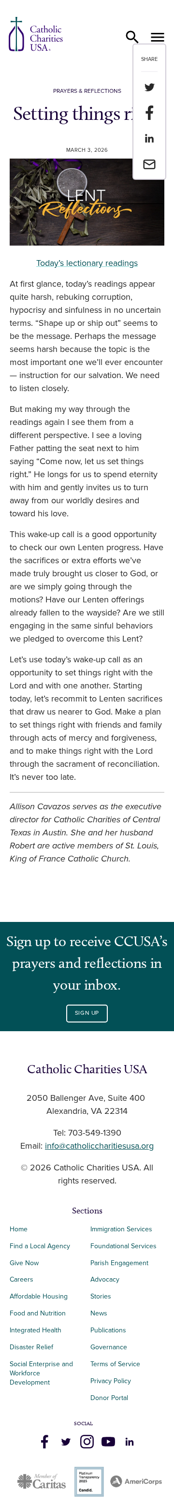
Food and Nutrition (38, 1313)
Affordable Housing (39, 1296)
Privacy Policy (110, 1381)
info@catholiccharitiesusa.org (99, 1146)
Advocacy (104, 1279)
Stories (100, 1296)
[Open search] (132, 37)
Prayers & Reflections (87, 91)
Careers (21, 1279)
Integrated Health (35, 1330)
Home (19, 1229)
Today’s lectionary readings (87, 263)
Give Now (24, 1263)
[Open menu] (157, 37)
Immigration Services (121, 1229)
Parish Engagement (119, 1263)
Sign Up (87, 1013)
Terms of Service (115, 1364)
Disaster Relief (31, 1347)
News (98, 1313)
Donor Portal (109, 1398)
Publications (108, 1330)
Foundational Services (123, 1246)
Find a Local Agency (40, 1246)
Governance (108, 1347)
